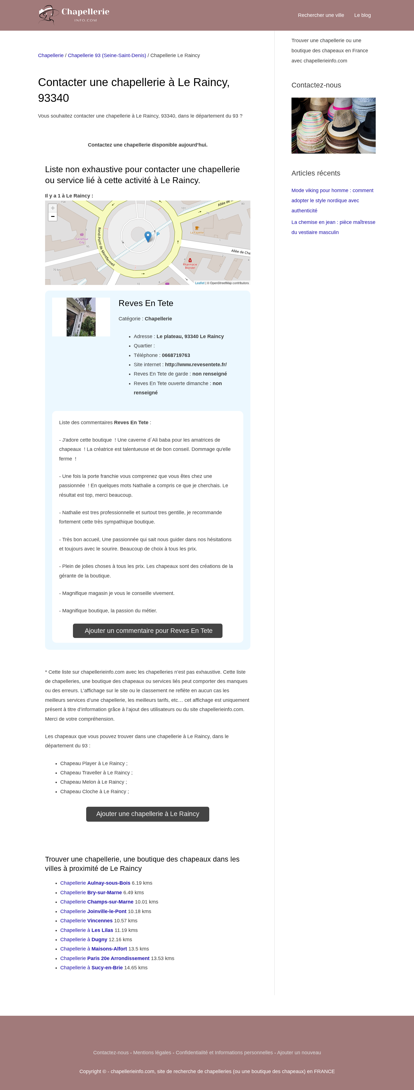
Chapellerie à (86, 930)
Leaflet (199, 282)
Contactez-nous (111, 1052)
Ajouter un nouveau (299, 1052)
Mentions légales (152, 1052)
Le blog (362, 15)
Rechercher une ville (321, 15)
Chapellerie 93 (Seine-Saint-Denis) (107, 55)
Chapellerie (51, 55)
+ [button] (53, 208)
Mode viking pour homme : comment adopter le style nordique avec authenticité (332, 200)
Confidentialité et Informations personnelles (224, 1052)
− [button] (53, 216)
